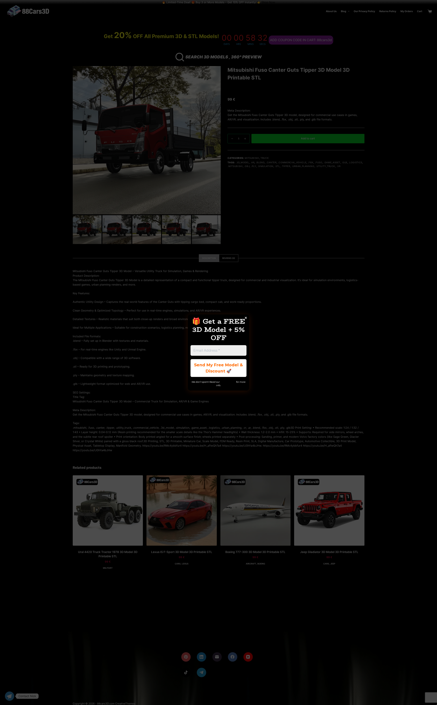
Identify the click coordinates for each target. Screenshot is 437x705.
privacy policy (228, 382)
